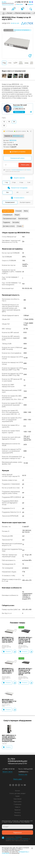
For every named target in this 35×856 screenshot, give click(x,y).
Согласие (25, 838)
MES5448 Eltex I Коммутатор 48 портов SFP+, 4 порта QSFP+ (7, 671)
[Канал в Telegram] (13, 785)
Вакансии (18, 810)
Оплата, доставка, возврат (17, 793)
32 (4, 125)
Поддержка (6, 222)
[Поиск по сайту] (30, 9)
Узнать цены (17, 779)
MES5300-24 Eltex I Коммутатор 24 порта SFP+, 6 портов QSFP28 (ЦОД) (25, 671)
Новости (17, 807)
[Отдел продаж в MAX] (32, 2)
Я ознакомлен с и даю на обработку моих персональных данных (18, 839)
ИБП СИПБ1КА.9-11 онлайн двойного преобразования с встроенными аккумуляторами (9, 738)
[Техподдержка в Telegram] (16, 785)
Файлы (26, 211)
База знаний (17, 799)
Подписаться (17, 832)
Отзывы (20, 226)
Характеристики (8, 211)
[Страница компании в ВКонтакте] (22, 785)
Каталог (17, 790)
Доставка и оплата (8, 226)
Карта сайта (17, 801)
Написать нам (22, 774)
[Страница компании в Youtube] (25, 785)
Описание (18, 211)
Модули (17, 214)
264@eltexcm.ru (18, 107)
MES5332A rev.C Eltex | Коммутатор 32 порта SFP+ (9, 701)
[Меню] (4, 9)
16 (9, 121)
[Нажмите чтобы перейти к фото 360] (30, 55)
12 (4, 121)
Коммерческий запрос (17, 158)
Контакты (17, 812)
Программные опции (9, 218)
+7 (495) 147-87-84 (21, 2)
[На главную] (8, 3)
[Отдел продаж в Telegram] (30, 2)
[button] (31, 43)
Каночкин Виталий (20, 105)
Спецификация (7, 214)
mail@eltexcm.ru (23, 772)
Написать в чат (19, 112)
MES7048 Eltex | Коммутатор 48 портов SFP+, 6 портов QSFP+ (7, 640)
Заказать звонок (7, 772)
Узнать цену (25, 165)
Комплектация (23, 218)
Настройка (15, 222)
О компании (17, 804)
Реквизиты (17, 815)
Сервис (17, 796)
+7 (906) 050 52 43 (19, 109)
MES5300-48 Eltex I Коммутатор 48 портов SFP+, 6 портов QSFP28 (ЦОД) (25, 640)
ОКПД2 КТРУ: (10, 23)
